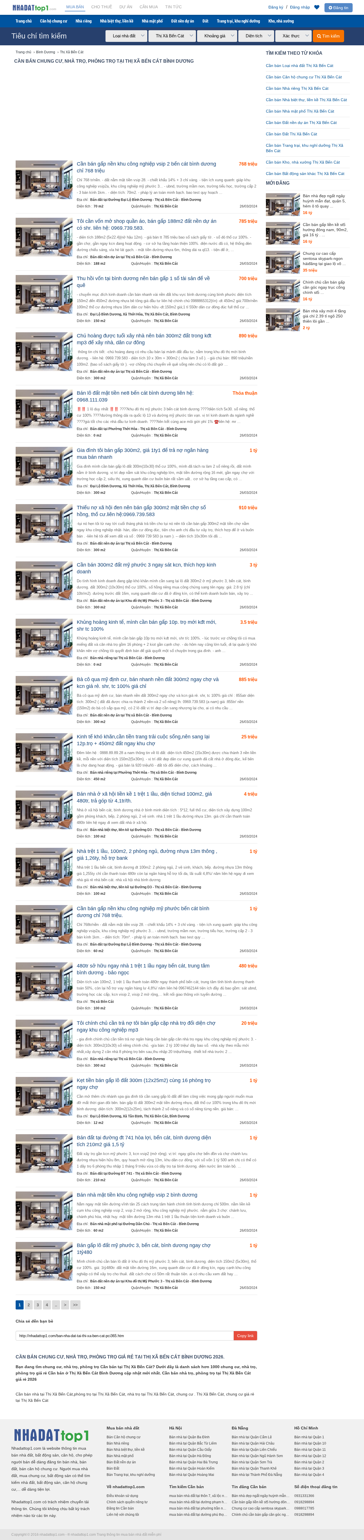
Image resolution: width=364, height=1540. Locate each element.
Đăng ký (275, 7)
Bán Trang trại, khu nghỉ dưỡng (131, 1475)
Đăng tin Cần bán (120, 1508)
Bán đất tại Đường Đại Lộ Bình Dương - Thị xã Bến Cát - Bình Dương (145, 200)
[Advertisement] (136, 113)
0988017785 (304, 1508)
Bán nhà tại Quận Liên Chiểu (254, 1450)
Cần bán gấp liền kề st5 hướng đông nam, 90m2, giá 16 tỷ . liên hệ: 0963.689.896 (261, 1502)
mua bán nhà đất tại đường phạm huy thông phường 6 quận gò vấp (198, 1502)
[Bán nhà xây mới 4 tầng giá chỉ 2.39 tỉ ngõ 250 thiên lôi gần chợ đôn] (283, 319)
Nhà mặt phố (152, 21)
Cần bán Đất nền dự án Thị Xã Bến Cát (301, 122)
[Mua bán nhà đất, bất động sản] (34, 11)
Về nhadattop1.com (125, 1486)
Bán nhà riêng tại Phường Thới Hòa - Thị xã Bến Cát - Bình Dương (143, 773)
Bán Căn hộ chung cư (123, 1437)
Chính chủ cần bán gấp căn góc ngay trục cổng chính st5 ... (324, 287)
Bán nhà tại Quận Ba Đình (189, 1437)
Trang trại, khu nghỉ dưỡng (238, 21)
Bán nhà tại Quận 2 (309, 1462)
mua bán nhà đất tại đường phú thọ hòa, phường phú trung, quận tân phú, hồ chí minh (198, 1515)
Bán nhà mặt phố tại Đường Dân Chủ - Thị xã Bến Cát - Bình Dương (144, 1224)
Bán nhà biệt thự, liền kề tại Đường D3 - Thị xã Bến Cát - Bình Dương (145, 830)
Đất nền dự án (182, 21)
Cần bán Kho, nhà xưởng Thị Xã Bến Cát (303, 162)
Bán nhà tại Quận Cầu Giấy (190, 1450)
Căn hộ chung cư (53, 21)
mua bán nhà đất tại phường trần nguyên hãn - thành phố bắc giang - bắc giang (198, 1508)
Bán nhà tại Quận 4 (309, 1475)
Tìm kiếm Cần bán (186, 1486)
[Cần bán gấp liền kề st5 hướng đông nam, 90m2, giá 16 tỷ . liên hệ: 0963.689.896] (283, 233)
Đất (205, 21)
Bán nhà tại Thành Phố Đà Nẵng (257, 1475)
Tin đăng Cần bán (249, 1486)
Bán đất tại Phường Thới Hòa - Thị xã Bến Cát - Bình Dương (138, 429)
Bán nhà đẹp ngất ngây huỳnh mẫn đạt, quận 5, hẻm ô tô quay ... (324, 200)
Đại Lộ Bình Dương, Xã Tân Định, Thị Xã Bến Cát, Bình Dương (139, 1116)
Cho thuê (101, 7)
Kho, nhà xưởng (281, 21)
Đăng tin (340, 7)
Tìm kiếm (330, 36)
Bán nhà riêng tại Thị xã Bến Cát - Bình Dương (127, 658)
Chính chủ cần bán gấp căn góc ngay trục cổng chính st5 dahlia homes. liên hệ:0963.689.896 (261, 1515)
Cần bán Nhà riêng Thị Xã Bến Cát (297, 88)
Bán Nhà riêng (118, 1443)
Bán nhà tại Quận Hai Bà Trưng (193, 1462)
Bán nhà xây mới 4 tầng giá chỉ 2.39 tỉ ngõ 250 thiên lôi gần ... (324, 316)
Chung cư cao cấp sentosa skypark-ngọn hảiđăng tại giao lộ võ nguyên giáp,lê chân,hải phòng (261, 1508)
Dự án (125, 7)
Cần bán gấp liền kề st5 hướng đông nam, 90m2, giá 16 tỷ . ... (325, 229)
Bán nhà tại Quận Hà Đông (190, 1456)
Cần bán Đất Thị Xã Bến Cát (291, 134)
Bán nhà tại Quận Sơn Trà (252, 1462)
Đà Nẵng (240, 1428)
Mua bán (75, 7)
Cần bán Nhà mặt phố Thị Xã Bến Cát (300, 111)
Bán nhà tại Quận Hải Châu (253, 1443)
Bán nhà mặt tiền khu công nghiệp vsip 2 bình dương (137, 1195)
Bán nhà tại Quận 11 (310, 1450)
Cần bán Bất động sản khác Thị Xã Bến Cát (305, 173)
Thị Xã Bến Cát (166, 206)
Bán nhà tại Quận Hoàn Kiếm (191, 1468)
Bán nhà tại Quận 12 (310, 1456)
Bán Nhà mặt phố (120, 1456)
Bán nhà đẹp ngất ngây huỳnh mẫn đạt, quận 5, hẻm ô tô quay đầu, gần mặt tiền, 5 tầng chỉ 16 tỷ (261, 1496)
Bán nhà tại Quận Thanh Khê (254, 1468)
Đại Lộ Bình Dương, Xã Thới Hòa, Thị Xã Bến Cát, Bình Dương (140, 314)
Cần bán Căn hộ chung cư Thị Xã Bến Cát (304, 77)
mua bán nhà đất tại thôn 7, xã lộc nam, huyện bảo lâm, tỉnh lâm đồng (198, 1496)
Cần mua (149, 7)
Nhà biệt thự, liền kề (116, 21)
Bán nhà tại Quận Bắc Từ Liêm (193, 1443)
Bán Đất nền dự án (121, 1462)
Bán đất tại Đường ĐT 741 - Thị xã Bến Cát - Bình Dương (135, 1174)
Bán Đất (113, 1468)
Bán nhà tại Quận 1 (309, 1437)
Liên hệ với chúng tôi (123, 1515)
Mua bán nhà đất (123, 1428)
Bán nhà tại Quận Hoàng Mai (191, 1475)
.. (56, 1305)
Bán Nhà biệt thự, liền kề (126, 1450)
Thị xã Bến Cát (102, 1002)
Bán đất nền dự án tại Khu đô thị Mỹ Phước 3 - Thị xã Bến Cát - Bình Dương (151, 601)
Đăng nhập (300, 7)
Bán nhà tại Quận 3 (309, 1468)
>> (75, 1305)
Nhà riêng (84, 21)
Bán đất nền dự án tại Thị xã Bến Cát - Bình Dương (131, 257)
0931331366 (304, 1496)
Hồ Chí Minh (306, 1428)
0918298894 (304, 1502)
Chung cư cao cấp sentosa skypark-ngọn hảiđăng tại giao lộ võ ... (324, 258)
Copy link (245, 1335)
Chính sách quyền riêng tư (127, 1502)
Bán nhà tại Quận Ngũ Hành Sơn (257, 1456)
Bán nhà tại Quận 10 (310, 1443)
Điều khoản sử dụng (122, 1496)
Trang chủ (24, 21)
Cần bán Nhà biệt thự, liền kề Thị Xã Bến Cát (306, 99)
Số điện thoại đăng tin (316, 1486)
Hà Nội (175, 1428)
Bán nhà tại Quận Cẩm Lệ (252, 1437)
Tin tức (173, 7)
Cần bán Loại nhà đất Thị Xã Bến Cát (299, 65)
